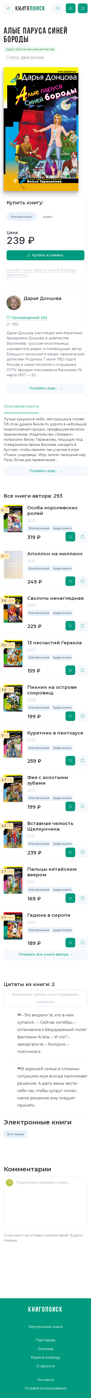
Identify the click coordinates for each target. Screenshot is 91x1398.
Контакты (45, 1380)
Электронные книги (45, 1327)
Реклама (45, 1349)
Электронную (21, 216)
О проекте (45, 1366)
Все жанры (15, 1134)
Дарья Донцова (42, 298)
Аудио (48, 216)
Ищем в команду (45, 1357)
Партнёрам (45, 1340)
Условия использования (45, 1388)
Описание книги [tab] (21, 406)
